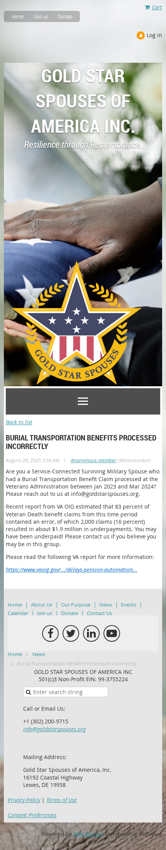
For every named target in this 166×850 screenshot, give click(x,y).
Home (18, 16)
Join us (40, 16)
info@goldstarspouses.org (54, 729)
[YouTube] (111, 633)
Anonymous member (93, 460)
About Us (41, 604)
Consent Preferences (32, 815)
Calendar (18, 613)
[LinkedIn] (91, 633)
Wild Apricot (88, 834)
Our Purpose (75, 604)
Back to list (19, 422)
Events (128, 604)
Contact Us (99, 613)
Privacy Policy (24, 800)
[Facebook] (50, 633)
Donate (65, 16)
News (105, 604)
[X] (71, 633)
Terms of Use (61, 800)
